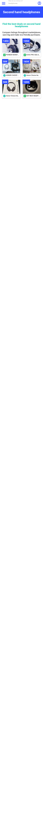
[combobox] (22, 3)
